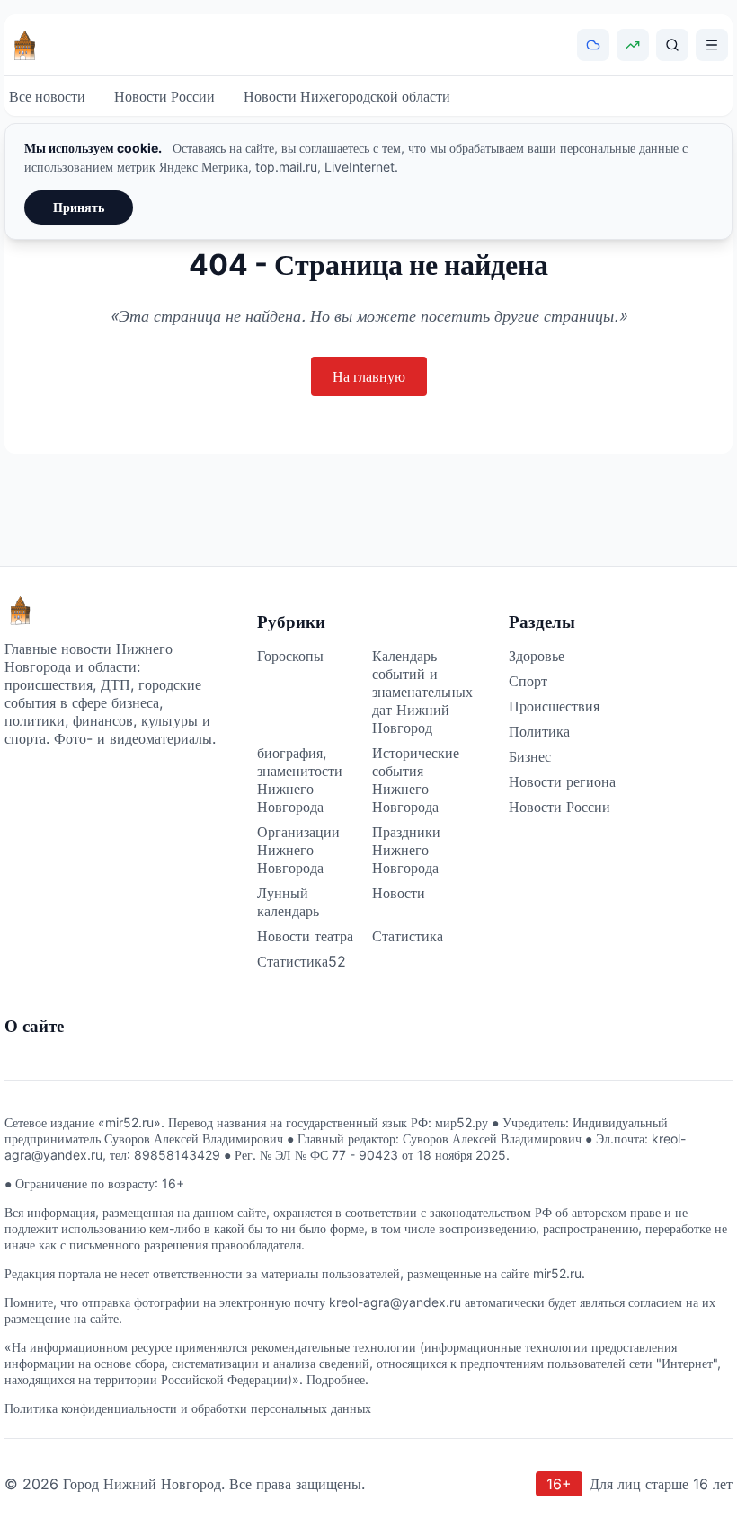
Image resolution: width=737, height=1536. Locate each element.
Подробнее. (337, 1379)
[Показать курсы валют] (633, 45)
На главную (369, 376)
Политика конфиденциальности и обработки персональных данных (187, 1408)
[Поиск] (672, 45)
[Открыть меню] (712, 45)
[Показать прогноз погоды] (593, 45)
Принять (78, 207)
